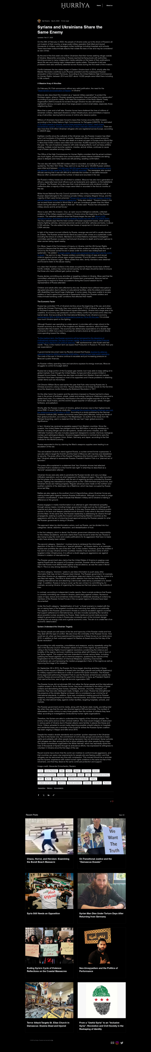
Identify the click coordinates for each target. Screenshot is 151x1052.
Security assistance (74, 783)
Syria (40, 771)
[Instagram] (117, 1043)
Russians (107, 783)
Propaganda (71, 775)
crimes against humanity (47, 775)
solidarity (87, 783)
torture (81, 775)
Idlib (61, 771)
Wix (52, 1040)
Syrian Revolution (51, 771)
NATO (41, 779)
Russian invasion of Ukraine (78, 779)
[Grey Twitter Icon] (122, 1043)
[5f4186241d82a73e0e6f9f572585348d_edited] (112, 1043)
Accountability (58, 788)
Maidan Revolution (60, 779)
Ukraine (60, 775)
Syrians (95, 771)
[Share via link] (54, 795)
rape (88, 775)
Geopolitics (41, 788)
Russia (69, 771)
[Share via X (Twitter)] (43, 795)
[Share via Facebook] (38, 795)
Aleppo (77, 771)
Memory (49, 788)
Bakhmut (62, 783)
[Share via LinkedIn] (49, 795)
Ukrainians (97, 783)
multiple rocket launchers (47, 783)
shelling (93, 779)
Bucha (48, 779)
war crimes (86, 771)
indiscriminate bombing (101, 775)
